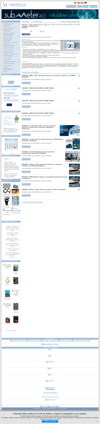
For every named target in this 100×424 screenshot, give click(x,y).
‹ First (23, 202)
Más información (26, 83)
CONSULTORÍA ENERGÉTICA (7, 180)
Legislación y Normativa (10, 54)
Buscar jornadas (8, 36)
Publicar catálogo (8, 52)
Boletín (6, 71)
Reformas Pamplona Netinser (11, 176)
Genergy (16, 284)
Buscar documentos (9, 47)
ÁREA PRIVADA (8, 86)
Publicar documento (9, 45)
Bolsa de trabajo (8, 37)
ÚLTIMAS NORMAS (9, 221)
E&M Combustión (16, 272)
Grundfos (15, 295)
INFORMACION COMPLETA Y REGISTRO (32, 67)
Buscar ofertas (7, 40)
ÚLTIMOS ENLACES (9, 155)
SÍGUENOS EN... (51, 339)
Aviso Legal (93, 6)
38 (38, 202)
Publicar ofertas (8, 39)
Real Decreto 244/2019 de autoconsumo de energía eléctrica (12, 245)
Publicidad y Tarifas (9, 63)
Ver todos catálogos (11, 330)
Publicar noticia (8, 24)
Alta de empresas (8, 68)
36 (34, 202)
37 (36, 202)
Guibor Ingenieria (15, 311)
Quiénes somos (71, 6)
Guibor (7, 268)
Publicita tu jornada (9, 34)
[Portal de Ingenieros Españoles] (14, 7)
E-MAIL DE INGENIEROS (11, 111)
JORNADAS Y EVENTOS (10, 136)
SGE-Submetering (14, 207)
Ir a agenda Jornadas (37, 21)
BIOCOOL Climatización (7, 298)
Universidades (7, 59)
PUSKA (7, 307)
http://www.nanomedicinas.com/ (50, 396)
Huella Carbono (6, 206)
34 (29, 202)
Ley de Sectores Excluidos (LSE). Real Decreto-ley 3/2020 (12, 234)
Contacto (85, 6)
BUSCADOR (6, 74)
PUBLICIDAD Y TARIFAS (50, 347)
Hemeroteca (7, 26)
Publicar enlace (8, 29)
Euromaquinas (7, 323)
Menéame (26, 31)
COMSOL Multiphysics (27, 44)
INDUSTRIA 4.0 (6, 214)
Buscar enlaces (7, 31)
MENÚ (5, 21)
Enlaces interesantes (9, 28)
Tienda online (7, 57)
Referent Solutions (8, 164)
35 (32, 202)
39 (40, 202)
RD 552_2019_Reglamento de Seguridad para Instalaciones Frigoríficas (12, 254)
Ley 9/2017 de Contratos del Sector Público (12, 249)
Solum (7, 284)
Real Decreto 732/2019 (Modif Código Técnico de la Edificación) (12, 240)
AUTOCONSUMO (16, 212)
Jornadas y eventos (9, 33)
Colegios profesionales (10, 61)
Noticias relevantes (9, 23)
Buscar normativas (8, 55)
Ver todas (12, 153)
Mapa (79, 6)
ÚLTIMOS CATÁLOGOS (10, 261)
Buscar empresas (8, 69)
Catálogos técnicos (9, 51)
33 (28, 202)
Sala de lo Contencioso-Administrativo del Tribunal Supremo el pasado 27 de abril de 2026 (12, 228)
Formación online (8, 49)
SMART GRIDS (6, 194)
